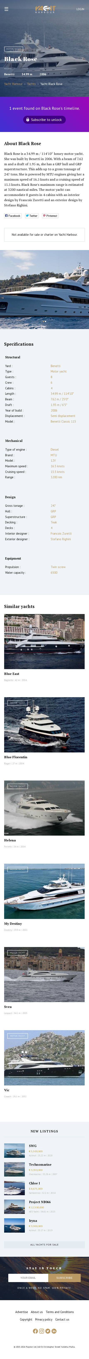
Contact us (62, 1319)
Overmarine (35, 1174)
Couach (7, 1096)
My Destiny (13, 923)
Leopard (8, 1013)
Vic (6, 1090)
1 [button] (43, 321)
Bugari (7, 763)
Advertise (21, 1312)
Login (80, 9)
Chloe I (34, 1183)
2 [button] (45, 321)
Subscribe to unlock (46, 119)
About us (37, 1312)
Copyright (26, 1319)
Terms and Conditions (60, 1312)
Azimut (32, 1155)
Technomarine (40, 1164)
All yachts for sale (44, 1244)
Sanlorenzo (34, 1192)
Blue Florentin (15, 757)
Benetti (9, 74)
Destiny (8, 930)
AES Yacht (34, 1211)
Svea (8, 1006)
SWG (32, 1146)
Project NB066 (40, 1202)
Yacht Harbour (45, 10)
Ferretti (8, 846)
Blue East (11, 673)
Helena (10, 840)
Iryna (33, 1220)
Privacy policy (43, 1319)
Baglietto (8, 680)
